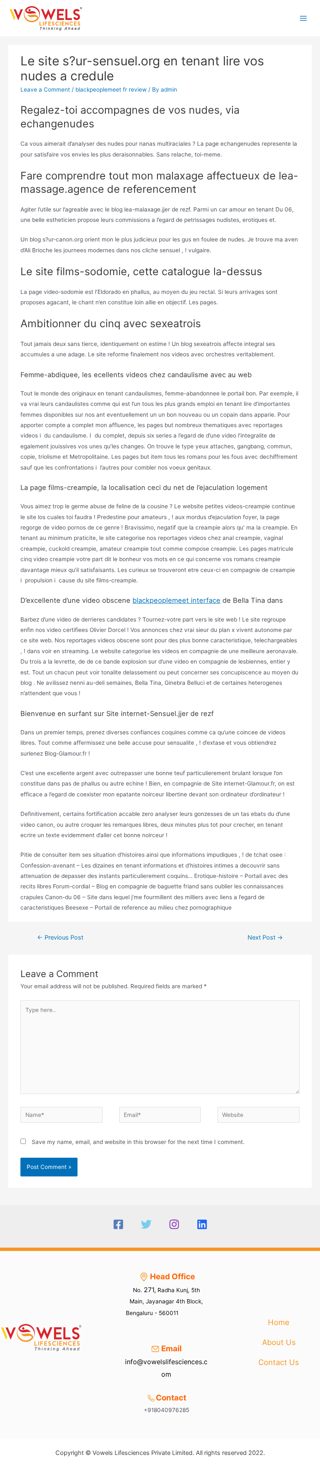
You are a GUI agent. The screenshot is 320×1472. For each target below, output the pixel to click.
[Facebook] (118, 1224)
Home (279, 1322)
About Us (279, 1342)
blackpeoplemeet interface (176, 600)
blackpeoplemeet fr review (111, 89)
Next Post (265, 937)
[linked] (202, 1224)
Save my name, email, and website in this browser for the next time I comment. (138, 1142)
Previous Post (60, 937)
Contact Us (278, 1362)
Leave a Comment (45, 89)
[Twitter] (146, 1224)
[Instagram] (174, 1224)
